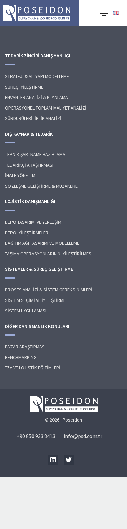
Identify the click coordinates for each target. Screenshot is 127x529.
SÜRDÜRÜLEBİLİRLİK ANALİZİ (33, 118)
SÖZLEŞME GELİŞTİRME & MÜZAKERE (41, 186)
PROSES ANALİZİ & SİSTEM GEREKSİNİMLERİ (48, 290)
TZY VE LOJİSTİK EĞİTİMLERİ (32, 368)
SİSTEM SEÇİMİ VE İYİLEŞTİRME (35, 300)
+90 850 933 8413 (36, 436)
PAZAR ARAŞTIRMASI (25, 347)
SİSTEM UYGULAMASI (25, 311)
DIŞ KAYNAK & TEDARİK (29, 134)
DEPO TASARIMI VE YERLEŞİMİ (34, 222)
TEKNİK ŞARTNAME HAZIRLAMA (35, 154)
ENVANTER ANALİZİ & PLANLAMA (36, 97)
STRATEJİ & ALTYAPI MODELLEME (37, 76)
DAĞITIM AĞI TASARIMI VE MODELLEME (42, 243)
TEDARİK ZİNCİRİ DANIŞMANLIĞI (37, 56)
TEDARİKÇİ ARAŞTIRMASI (29, 165)
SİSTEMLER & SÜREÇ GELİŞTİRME (39, 269)
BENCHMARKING (21, 357)
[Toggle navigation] (104, 13)
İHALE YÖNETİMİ (21, 175)
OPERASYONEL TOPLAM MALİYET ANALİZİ (45, 108)
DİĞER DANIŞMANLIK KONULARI (37, 326)
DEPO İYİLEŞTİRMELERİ (27, 233)
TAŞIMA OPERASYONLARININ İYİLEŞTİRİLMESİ (49, 253)
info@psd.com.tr (83, 436)
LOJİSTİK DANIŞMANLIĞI (30, 201)
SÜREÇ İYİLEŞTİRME (24, 87)
